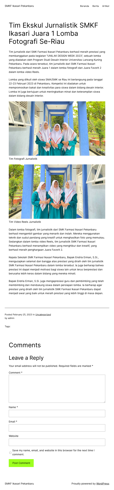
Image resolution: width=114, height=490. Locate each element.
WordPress (102, 483)
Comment (15, 372)
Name (13, 407)
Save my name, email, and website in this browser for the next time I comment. (53, 452)
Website (13, 436)
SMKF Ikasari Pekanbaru (19, 5)
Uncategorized (43, 314)
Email (13, 421)
